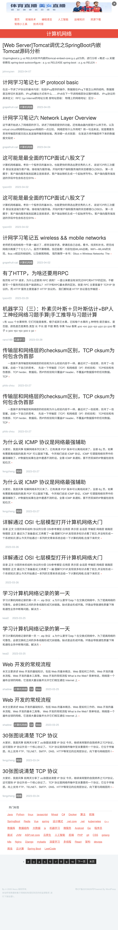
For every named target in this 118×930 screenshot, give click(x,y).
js (45, 828)
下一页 (81, 861)
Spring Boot (34, 848)
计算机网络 (26, 107)
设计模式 (58, 821)
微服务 (67, 828)
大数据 (36, 828)
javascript (42, 814)
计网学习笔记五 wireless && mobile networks (54, 237)
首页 (17, 19)
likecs (15, 889)
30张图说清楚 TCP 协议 (30, 735)
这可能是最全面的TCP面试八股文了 (44, 157)
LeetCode (50, 848)
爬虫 (10, 848)
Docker (72, 814)
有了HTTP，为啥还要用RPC (35, 273)
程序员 (98, 828)
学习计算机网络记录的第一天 (36, 593)
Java (10, 814)
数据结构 (24, 828)
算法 (82, 814)
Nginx (18, 842)
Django (29, 842)
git (87, 835)
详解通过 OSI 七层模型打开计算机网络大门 (52, 522)
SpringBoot (13, 821)
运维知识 (79, 19)
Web (38, 689)
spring (45, 821)
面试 (10, 835)
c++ (106, 821)
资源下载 (96, 19)
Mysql (54, 814)
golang (105, 835)
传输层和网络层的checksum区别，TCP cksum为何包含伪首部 (59, 353)
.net (82, 821)
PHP (80, 835)
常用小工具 (20, 24)
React (78, 842)
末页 (92, 861)
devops (98, 842)
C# (63, 814)
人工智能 (63, 19)
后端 (71, 835)
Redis (27, 821)
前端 (91, 814)
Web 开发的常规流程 (27, 664)
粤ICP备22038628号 (84, 889)
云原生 (47, 835)
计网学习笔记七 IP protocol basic (40, 82)
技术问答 (38, 24)
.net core (72, 821)
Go (89, 828)
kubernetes (94, 821)
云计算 (20, 848)
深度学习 (55, 842)
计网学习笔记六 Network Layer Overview (49, 117)
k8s (9, 842)
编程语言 (47, 19)
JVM (18, 835)
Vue (36, 821)
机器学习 (19, 339)
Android (79, 828)
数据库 (11, 828)
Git (31, 689)
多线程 (67, 842)
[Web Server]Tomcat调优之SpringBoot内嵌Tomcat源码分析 (52, 47)
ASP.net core (32, 835)
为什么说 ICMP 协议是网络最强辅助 (44, 442)
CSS (95, 835)
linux (30, 814)
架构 (87, 842)
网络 (19, 471)
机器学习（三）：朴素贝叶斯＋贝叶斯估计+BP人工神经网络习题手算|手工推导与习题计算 (58, 311)
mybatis (41, 842)
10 (72, 861)
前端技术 (30, 19)
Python (20, 814)
